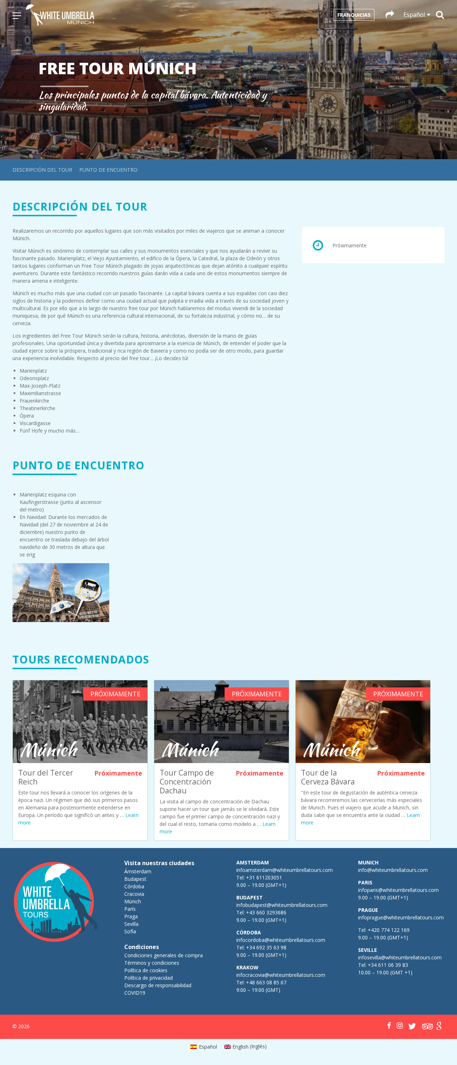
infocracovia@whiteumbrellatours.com (280, 974)
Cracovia (134, 893)
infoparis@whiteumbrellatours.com (398, 890)
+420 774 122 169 (388, 930)
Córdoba (134, 886)
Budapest (135, 878)
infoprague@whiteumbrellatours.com (401, 917)
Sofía (130, 931)
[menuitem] (204, 1046)
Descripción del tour (42, 169)
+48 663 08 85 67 (266, 982)
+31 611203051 (264, 877)
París (130, 908)
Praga (131, 916)
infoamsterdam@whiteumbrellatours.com (284, 870)
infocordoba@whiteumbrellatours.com (280, 940)
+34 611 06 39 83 (388, 964)
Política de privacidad (148, 977)
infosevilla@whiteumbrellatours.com (400, 957)
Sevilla (131, 923)
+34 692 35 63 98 (266, 947)
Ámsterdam (137, 871)
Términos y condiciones (151, 962)
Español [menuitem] (208, 1046)
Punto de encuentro (108, 169)
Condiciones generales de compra (163, 955)
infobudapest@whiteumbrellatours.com (281, 905)
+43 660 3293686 (266, 912)
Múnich (132, 901)
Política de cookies (145, 970)
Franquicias (354, 14)
